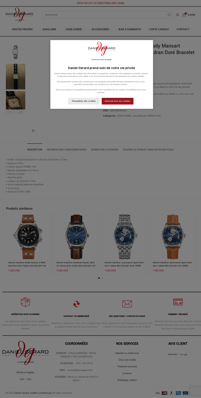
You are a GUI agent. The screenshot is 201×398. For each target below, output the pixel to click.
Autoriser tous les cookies (117, 101)
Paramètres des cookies (84, 101)
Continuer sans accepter (102, 60)
